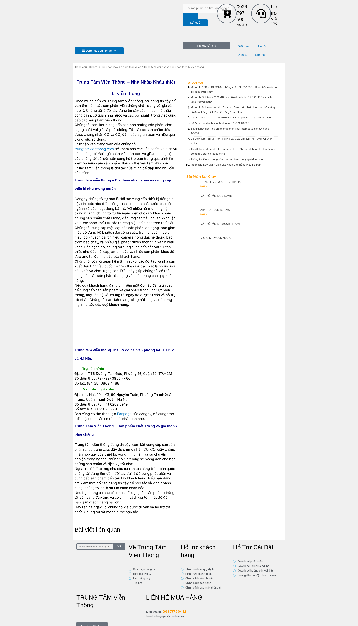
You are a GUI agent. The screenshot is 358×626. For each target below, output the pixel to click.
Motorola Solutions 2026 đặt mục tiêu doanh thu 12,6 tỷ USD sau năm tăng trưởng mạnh (232, 99)
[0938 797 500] (227, 13)
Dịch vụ (243, 55)
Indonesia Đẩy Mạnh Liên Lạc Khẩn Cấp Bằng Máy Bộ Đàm (226, 164)
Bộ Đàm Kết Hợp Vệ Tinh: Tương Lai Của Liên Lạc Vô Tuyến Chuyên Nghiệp (231, 141)
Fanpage (124, 414)
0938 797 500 (242, 13)
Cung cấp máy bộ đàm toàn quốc (121, 66)
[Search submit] (190, 16)
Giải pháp (244, 46)
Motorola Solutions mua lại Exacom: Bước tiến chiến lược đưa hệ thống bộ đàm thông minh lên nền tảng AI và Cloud (233, 110)
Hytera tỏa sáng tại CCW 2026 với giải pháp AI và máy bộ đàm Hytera (232, 117)
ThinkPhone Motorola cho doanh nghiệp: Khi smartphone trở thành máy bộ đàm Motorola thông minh (233, 151)
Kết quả (195, 22)
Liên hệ (260, 55)
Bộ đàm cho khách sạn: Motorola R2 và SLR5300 (220, 123)
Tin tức (262, 46)
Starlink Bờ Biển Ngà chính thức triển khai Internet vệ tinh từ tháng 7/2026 (230, 131)
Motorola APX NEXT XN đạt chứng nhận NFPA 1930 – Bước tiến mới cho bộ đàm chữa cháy (234, 89)
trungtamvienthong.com (94, 149)
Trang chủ (81, 66)
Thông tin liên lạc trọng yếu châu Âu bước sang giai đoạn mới (227, 159)
